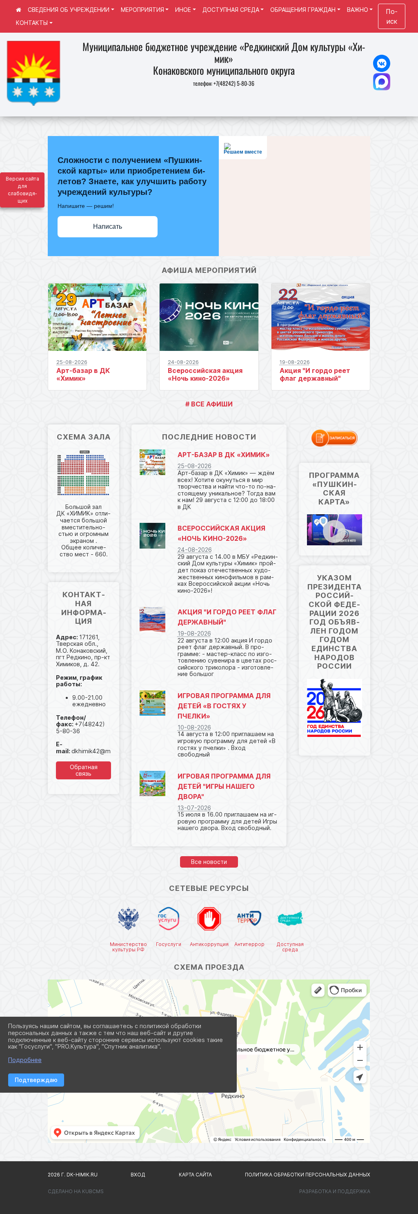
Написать (107, 226)
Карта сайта (195, 1175)
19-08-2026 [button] (295, 362)
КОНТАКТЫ (32, 22)
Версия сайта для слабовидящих (22, 190)
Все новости (209, 861)
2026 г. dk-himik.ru (73, 1175)
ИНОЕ (183, 9)
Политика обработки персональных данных (307, 1175)
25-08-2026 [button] (71, 362)
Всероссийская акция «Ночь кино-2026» (205, 374)
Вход (138, 1175)
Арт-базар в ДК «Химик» (83, 374)
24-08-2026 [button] (183, 362)
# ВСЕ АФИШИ (209, 404)
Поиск (392, 16)
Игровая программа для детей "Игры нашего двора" (224, 786)
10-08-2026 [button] (194, 727)
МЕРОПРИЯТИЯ (142, 9)
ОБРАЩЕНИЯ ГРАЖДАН (303, 9)
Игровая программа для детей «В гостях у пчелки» (224, 706)
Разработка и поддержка (334, 1191)
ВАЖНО (357, 9)
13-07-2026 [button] (194, 807)
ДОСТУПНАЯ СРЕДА (230, 9)
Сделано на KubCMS (76, 1191)
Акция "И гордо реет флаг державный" (315, 374)
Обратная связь (84, 770)
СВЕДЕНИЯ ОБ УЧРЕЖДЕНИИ (68, 9)
